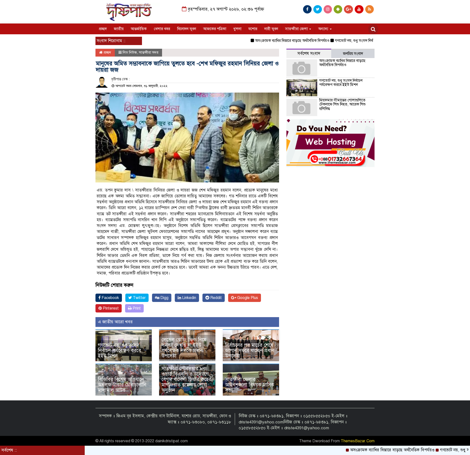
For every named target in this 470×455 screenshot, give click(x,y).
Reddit (215, 297)
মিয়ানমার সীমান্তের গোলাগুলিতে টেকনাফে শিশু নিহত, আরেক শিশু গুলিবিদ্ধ (342, 104)
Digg (163, 297)
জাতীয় (119, 28)
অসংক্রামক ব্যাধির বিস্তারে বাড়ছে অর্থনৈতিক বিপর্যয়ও (277, 40)
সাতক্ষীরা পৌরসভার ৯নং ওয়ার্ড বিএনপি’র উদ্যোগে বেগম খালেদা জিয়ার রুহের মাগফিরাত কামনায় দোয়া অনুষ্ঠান (186, 379)
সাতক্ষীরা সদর (148, 52)
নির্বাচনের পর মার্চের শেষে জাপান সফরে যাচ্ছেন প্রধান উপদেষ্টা (249, 350)
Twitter (139, 297)
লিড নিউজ (130, 52)
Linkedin (188, 297)
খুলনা (237, 28)
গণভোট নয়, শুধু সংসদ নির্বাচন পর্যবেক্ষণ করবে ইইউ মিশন (361, 40)
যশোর (252, 28)
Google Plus (247, 297)
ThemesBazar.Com (358, 441)
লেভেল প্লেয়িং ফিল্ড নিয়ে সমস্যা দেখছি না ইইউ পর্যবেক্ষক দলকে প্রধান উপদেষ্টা (184, 348)
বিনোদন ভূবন (186, 28)
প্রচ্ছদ (103, 28)
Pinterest (110, 308)
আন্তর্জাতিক (139, 28)
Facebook (110, 297)
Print (136, 308)
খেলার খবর (162, 28)
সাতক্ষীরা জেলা (297, 28)
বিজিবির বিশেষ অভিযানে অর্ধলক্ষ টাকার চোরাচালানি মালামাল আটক (122, 384)
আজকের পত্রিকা (214, 28)
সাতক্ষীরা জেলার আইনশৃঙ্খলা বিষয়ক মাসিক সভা (249, 384)
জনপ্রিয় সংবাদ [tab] (353, 53)
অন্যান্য (323, 28)
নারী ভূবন (271, 28)
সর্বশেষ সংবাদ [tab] (308, 53)
